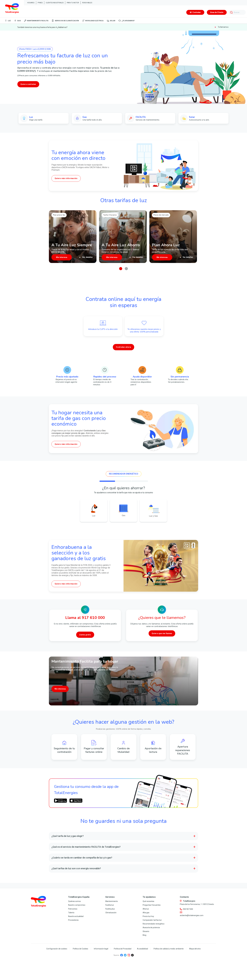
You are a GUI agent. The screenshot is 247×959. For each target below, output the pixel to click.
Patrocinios (72, 909)
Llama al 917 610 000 (85, 617)
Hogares (30, 3)
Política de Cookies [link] (80, 949)
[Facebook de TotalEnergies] (121, 955)
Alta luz (146, 909)
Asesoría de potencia (151, 927)
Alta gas (146, 913)
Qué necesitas (148, 901)
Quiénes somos (74, 901)
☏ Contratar (195, 12)
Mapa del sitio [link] (195, 949)
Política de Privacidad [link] (122, 949)
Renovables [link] (87, 3)
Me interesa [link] (61, 257)
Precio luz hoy (148, 916)
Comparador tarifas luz (152, 920)
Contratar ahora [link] (123, 347)
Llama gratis (85, 635)
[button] (120, 268)
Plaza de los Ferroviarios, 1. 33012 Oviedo (197, 904)
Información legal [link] (101, 949)
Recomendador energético (153, 924)
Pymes (40, 3)
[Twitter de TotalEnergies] (125, 955)
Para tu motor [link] (73, 3)
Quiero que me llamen (162, 633)
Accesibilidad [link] (142, 949)
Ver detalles (87, 257)
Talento (71, 913)
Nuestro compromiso (76, 905)
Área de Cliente (216, 12)
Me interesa (60, 689)
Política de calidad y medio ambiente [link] (169, 949)
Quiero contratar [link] (28, 84)
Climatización (110, 913)
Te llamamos (222, 27)
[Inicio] (12, 8)
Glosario (146, 931)
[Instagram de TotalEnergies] (128, 955)
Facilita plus (110, 909)
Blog (144, 935)
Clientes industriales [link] (55, 3)
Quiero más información (66, 178)
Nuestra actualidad (75, 916)
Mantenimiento (111, 901)
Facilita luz (109, 905)
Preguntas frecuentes (152, 905)
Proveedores (73, 920)
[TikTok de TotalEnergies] (132, 955)
